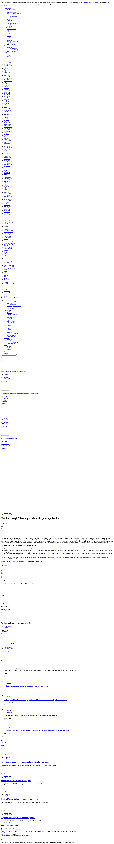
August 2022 (7, 82)
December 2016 (8, 177)
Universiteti (6, 280)
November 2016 (8, 178)
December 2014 (8, 198)
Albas (5, 52)
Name (2, 598)
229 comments (4, 381)
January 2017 (7, 175)
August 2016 (7, 182)
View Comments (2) (5, 609)
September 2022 (8, 81)
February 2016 (7, 191)
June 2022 (6, 85)
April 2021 (6, 104)
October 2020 (7, 113)
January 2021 (7, 109)
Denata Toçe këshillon (9, 243)
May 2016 (6, 187)
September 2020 (8, 114)
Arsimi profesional (8, 232)
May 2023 (6, 70)
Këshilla (9, 19)
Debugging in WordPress (90, 2)
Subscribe (18, 668)
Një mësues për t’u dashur (13, 23)
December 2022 (8, 76)
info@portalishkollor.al (58, 557)
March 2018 (7, 156)
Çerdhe (5, 240)
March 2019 (7, 139)
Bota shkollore (7, 8)
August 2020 (7, 115)
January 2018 (7, 159)
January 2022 (7, 92)
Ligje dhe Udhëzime (12, 16)
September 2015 (8, 196)
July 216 (6, 213)
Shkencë (9, 33)
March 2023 (7, 72)
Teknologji (9, 36)
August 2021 (7, 99)
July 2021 (6, 100)
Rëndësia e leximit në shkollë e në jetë (16, 781)
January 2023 (7, 75)
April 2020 (6, 121)
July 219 (6, 203)
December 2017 (8, 160)
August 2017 (7, 166)
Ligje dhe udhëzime (12, 43)
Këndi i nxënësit (11, 30)
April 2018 (6, 154)
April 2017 (6, 171)
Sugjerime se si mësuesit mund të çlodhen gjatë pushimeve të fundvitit (14, 371)
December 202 (7, 214)
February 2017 (7, 174)
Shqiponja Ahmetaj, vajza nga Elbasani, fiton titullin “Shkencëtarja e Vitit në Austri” (31, 715)
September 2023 (8, 65)
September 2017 (8, 164)
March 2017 (7, 173)
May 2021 (6, 103)
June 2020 (6, 118)
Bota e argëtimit (7, 27)
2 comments (4, 524)
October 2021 (7, 96)
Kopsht (5, 253)
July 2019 (6, 134)
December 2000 (8, 200)
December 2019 (8, 127)
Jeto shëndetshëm (11, 24)
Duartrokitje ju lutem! (12, 22)
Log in (5, 289)
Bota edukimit (7, 17)
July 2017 (6, 167)
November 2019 (8, 128)
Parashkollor (7, 269)
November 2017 (8, 161)
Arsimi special (7, 233)
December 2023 (8, 63)
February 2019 (7, 141)
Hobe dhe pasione (11, 29)
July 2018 (6, 150)
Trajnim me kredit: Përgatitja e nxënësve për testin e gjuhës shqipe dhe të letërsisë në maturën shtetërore (36, 730)
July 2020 (6, 117)
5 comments (4, 403)
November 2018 (8, 145)
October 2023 (7, 64)
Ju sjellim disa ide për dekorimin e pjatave (18, 818)
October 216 (7, 212)
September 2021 (8, 97)
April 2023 (6, 71)
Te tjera (5, 278)
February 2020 (7, 124)
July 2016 (6, 184)
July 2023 (6, 67)
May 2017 (6, 170)
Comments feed (7, 292)
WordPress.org (7, 293)
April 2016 (6, 188)
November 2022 (8, 78)
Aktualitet (9, 11)
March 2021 (7, 106)
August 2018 (7, 149)
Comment (3, 595)
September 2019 (8, 131)
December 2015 (8, 193)
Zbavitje (9, 37)
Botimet (9, 56)
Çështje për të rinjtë (11, 26)
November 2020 (8, 111)
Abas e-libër (4, 351)
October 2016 (7, 180)
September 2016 (8, 181)
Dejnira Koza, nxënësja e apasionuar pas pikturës (20, 799)
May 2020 (6, 120)
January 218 (7, 209)
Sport (8, 34)
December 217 (7, 210)
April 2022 (6, 88)
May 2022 (6, 86)
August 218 (6, 207)
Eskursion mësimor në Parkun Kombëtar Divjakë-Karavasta (25, 762)
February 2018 (7, 157)
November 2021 (8, 95)
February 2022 (7, 90)
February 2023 (7, 74)
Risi (8, 15)
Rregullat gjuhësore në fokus (14, 13)
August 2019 (7, 132)
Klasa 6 (5, 251)
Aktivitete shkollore (11, 44)
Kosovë (6, 38)
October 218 (7, 205)
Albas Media (10, 54)
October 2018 (7, 146)
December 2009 (8, 199)
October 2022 (7, 79)
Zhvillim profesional (12, 12)
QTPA (8, 55)
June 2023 (6, 68)
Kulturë (9, 31)
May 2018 (6, 153)
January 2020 (7, 125)
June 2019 (6, 135)
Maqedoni (6, 45)
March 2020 (7, 122)
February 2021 (7, 107)
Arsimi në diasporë (8, 230)
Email (2, 600)
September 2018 (8, 148)
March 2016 (7, 189)
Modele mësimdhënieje (12, 41)
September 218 (7, 206)
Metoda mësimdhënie (12, 9)
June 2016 (6, 185)
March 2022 (7, 89)
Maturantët (6, 264)
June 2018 (6, 152)
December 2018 (8, 143)
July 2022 (6, 83)
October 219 (7, 202)
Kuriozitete (9, 20)
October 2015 (7, 195)
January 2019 (7, 142)
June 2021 (6, 102)
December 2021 (8, 93)
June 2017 (6, 168)
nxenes (5, 564)
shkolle (5, 565)
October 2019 (7, 129)
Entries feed (7, 291)
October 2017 (7, 163)
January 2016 (7, 192)
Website (2, 603)
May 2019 (6, 136)
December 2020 (8, 110)
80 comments (4, 426)
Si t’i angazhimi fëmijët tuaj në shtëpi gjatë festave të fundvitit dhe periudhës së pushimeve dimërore (19, 393)
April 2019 (6, 138)
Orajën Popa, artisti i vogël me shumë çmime (9, 438)
